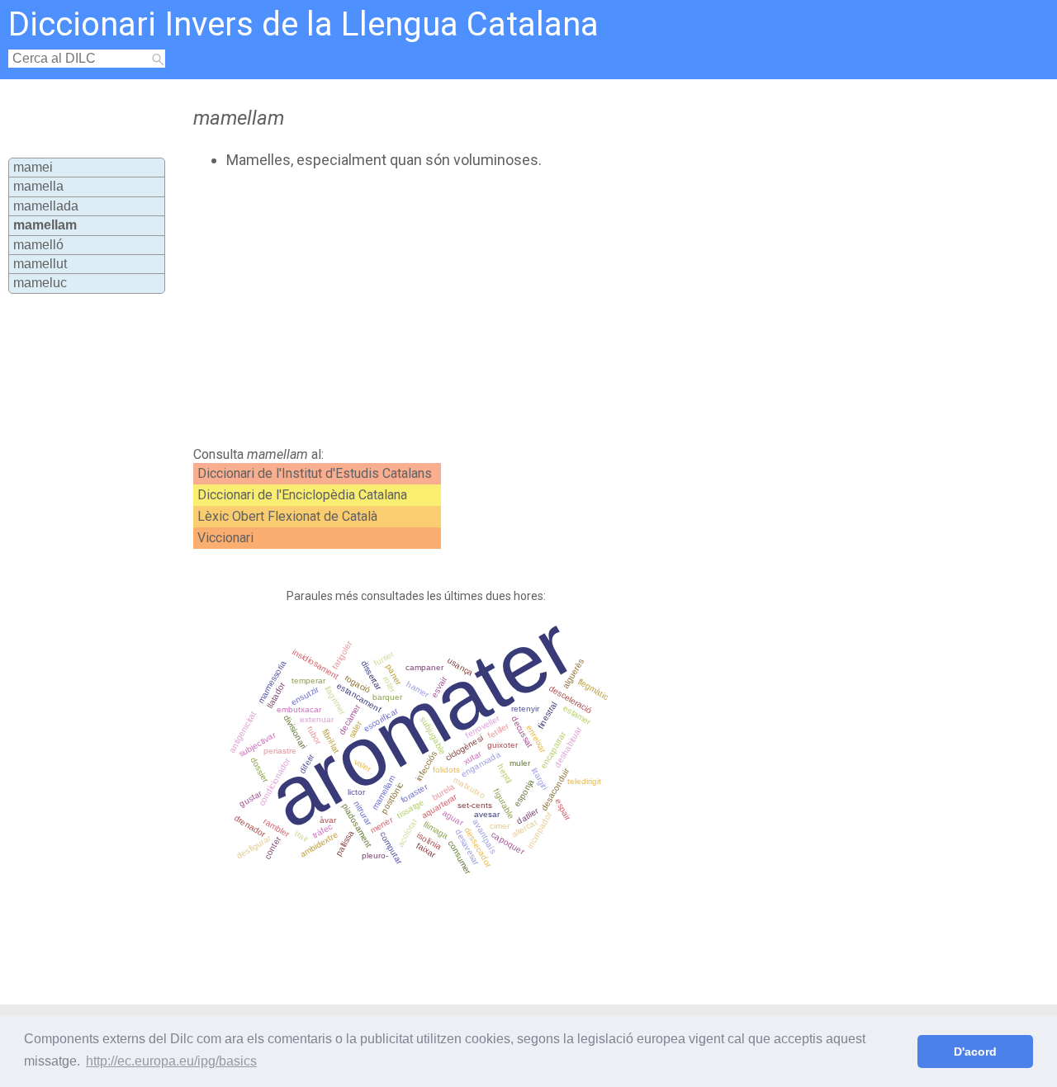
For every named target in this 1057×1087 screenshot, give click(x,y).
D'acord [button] (975, 1051)
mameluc (40, 283)
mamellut (40, 264)
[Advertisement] (488, 307)
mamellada (45, 206)
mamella (38, 186)
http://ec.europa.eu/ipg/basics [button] (171, 1061)
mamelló (38, 245)
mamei (33, 167)
